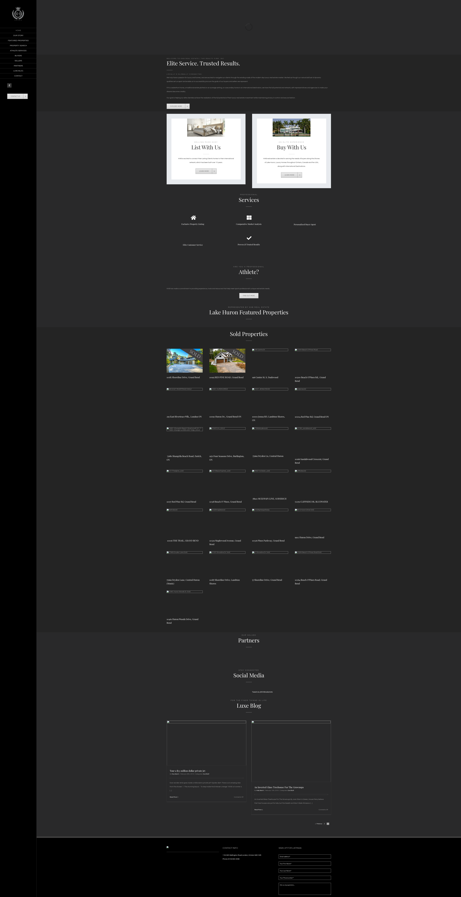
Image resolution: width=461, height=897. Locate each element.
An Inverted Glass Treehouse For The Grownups (279, 787)
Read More (173, 797)
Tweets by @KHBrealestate (262, 692)
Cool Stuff (206, 774)
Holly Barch (260, 790)
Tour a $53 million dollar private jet (187, 770)
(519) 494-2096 (234, 859)
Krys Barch (175, 774)
